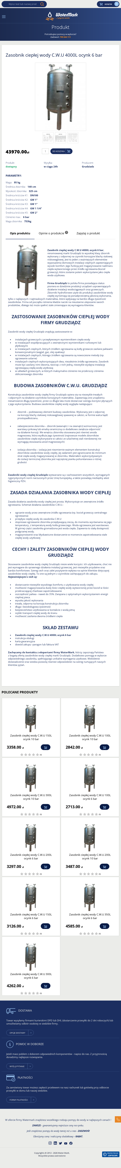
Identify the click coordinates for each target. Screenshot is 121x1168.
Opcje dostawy (17, 1032)
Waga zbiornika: (14, 221)
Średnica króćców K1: (17, 195)
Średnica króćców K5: (17, 212)
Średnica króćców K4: (17, 208)
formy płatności (19, 1099)
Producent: (88, 162)
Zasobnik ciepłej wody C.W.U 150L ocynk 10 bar (31, 737)
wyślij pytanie (17, 1066)
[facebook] (70, 1143)
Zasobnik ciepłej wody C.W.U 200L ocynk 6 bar (31, 856)
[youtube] (65, 1143)
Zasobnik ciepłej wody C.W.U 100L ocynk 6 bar (90, 797)
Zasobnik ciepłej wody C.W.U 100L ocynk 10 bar (90, 737)
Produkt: (10, 162)
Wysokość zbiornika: (16, 191)
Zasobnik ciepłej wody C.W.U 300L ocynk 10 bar (31, 797)
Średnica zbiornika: (16, 186)
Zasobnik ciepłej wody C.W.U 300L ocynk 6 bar (31, 975)
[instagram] (50, 1142)
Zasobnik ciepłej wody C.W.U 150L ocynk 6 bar (31, 916)
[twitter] (60, 1143)
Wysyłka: (48, 162)
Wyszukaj (42, 4)
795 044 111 (65, 37)
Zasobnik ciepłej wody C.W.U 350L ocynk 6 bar (90, 916)
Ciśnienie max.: (13, 217)
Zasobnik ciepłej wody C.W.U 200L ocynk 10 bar (90, 856)
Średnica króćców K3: (17, 204)
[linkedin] (55, 1142)
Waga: (9, 182)
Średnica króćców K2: (17, 199)
